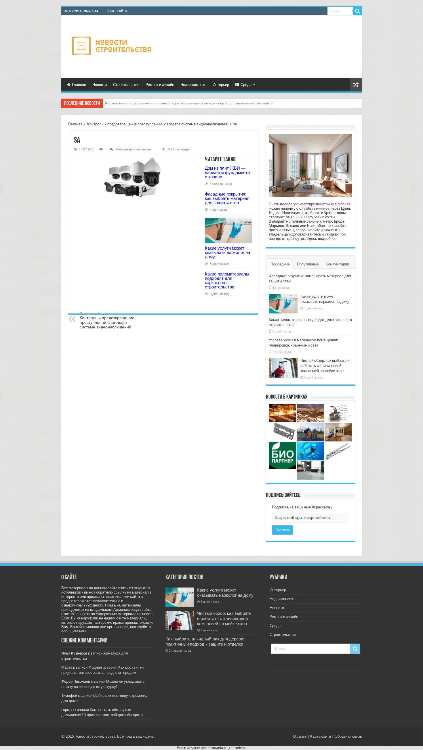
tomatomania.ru (214, 748)
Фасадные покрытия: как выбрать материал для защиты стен (227, 198)
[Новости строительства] (113, 47)
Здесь (311, 238)
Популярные (308, 264)
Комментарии (337, 264)
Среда (246, 85)
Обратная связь (348, 736)
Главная (79, 85)
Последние (280, 264)
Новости (99, 85)
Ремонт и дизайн (160, 85)
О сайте (299, 736)
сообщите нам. (74, 631)
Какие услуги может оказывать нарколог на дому (227, 252)
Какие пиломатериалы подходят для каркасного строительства (227, 280)
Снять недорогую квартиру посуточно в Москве (309, 204)
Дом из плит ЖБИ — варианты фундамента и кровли (227, 172)
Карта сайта (117, 11)
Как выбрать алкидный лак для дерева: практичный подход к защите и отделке (204, 641)
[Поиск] (357, 11)
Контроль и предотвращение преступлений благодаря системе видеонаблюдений (157, 124)
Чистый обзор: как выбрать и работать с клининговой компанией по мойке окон (324, 365)
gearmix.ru (237, 748)
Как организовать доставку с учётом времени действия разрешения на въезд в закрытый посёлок (183, 103)
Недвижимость (193, 85)
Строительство (126, 85)
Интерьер (221, 85)
